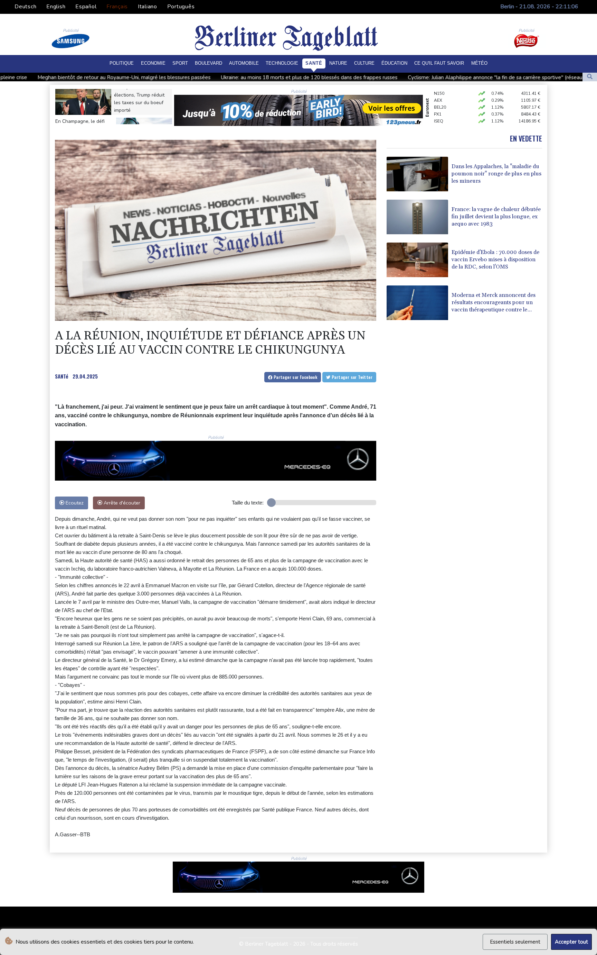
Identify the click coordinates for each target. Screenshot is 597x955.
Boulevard (208, 63)
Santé (313, 63)
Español (85, 6)
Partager (294, 377)
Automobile (244, 63)
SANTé (61, 376)
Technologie (282, 63)
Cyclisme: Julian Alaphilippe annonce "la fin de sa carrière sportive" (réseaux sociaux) (403, 77)
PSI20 (439, 123)
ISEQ (438, 109)
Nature (338, 63)
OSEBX (441, 116)
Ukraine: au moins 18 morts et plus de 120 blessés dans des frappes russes (205, 77)
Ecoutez (74, 502)
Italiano (147, 6)
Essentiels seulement (515, 941)
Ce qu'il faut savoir (439, 63)
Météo (479, 63)
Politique (122, 63)
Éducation (394, 63)
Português (181, 6)
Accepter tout (571, 941)
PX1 (438, 102)
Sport (180, 63)
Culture (364, 63)
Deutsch (25, 6)
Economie (153, 63)
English (55, 6)
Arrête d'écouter (121, 502)
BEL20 (440, 95)
